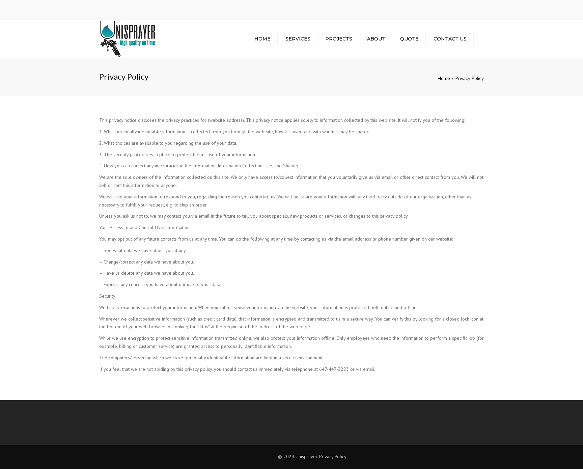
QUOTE (409, 39)
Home (262, 39)
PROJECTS (338, 39)
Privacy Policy (332, 456)
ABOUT (376, 39)
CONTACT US (450, 39)
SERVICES (297, 39)
